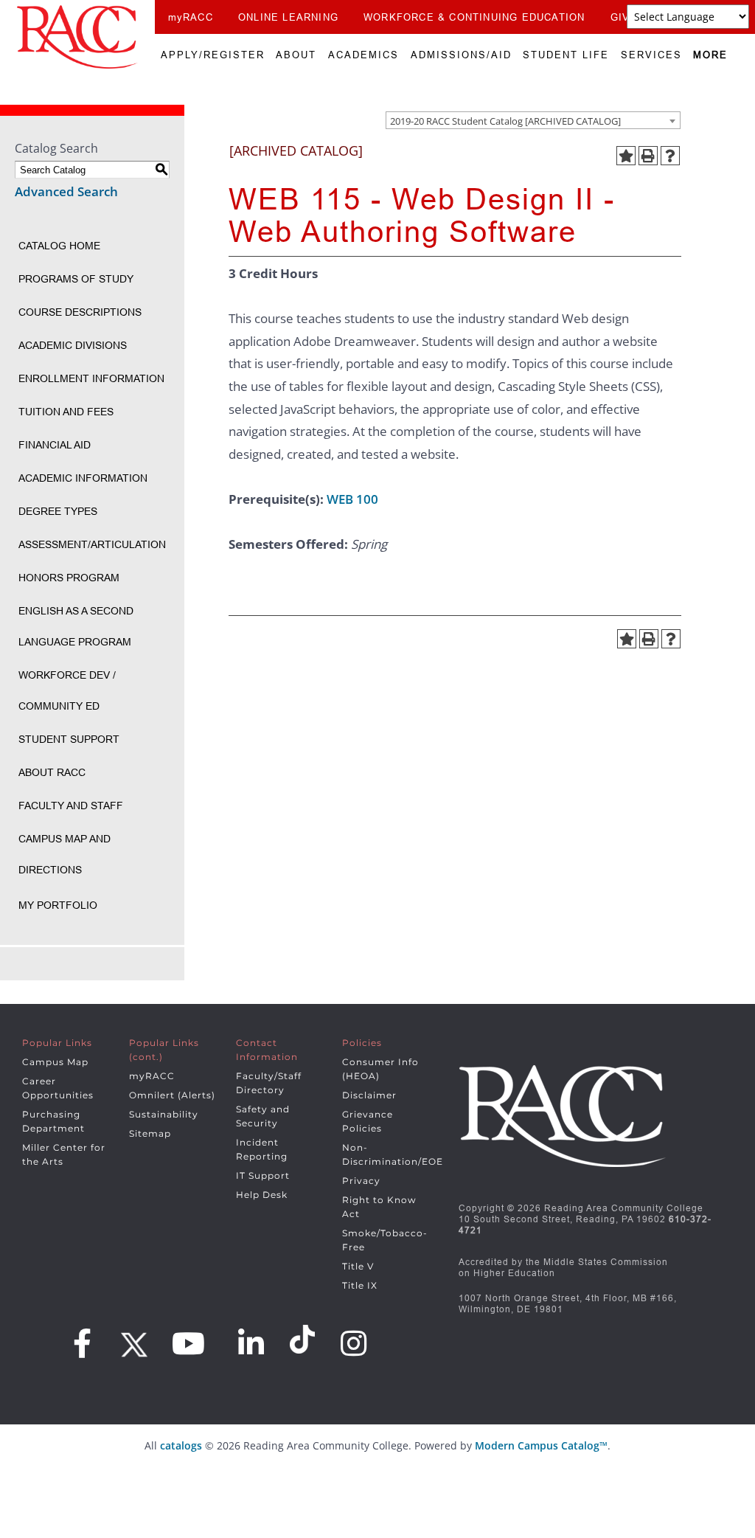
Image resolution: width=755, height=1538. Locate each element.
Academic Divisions (72, 345)
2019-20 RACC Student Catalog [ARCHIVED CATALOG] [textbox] (505, 121)
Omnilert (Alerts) (172, 1095)
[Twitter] (132, 1339)
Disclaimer (369, 1095)
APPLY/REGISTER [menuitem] (213, 54)
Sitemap (150, 1133)
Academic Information (82, 478)
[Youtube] (188, 1343)
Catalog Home (59, 246)
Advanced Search (66, 191)
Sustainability (163, 1114)
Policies (362, 1042)
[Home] (77, 37)
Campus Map (55, 1061)
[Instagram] (354, 1343)
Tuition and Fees (66, 412)
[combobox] (533, 120)
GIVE (624, 17)
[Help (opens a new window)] (670, 155)
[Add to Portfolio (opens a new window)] (626, 155)
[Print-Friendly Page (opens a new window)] (648, 155)
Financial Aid (54, 445)
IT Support (263, 1175)
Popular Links (57, 1042)
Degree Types (57, 511)
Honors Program (68, 577)
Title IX (360, 1285)
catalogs (181, 1445)
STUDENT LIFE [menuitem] (566, 54)
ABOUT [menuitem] (296, 54)
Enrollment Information (91, 378)
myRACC (190, 17)
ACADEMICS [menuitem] (363, 54)
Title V (358, 1266)
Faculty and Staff (70, 805)
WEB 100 (352, 499)
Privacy (361, 1180)
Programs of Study (75, 279)
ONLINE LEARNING (288, 17)
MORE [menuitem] (710, 54)
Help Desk (262, 1194)
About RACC (52, 772)
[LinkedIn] (251, 1343)
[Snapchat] (304, 1339)
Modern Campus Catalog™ (541, 1445)
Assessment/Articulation (92, 544)
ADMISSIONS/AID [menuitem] (461, 54)
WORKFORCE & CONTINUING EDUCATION (474, 17)
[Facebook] (82, 1343)
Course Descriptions (80, 312)
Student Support (68, 739)
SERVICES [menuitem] (651, 54)
